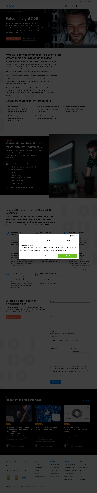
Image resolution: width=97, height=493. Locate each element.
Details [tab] (48, 240)
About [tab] (68, 240)
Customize (47, 255)
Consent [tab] (29, 240)
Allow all (68, 255)
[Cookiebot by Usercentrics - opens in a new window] (71, 236)
